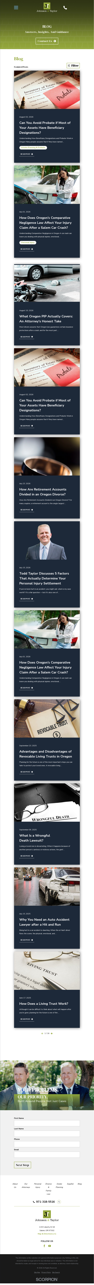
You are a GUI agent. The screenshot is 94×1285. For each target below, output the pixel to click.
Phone (17, 1139)
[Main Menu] (16, 8)
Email (16, 1150)
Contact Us (45, 41)
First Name (19, 1118)
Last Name (19, 1129)
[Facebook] (44, 1246)
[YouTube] (49, 1246)
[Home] (47, 8)
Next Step (22, 1165)
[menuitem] (37, 1272)
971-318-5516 (45, 1201)
